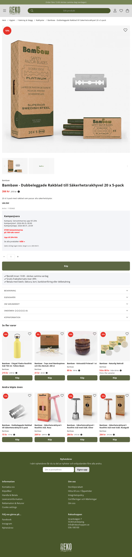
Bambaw (6, 180)
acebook (7, 519)
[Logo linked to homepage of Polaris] (14, 11)
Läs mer (5, 203)
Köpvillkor (7, 491)
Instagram (7, 523)
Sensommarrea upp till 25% (25, 221)
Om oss (71, 503)
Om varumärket (12, 304)
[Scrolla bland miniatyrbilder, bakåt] (4, 166)
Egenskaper (9, 297)
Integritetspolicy (76, 495)
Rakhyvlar (40, 20)
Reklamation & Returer (13, 503)
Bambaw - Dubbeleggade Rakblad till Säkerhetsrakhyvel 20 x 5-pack (77, 20)
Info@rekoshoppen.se (78, 524)
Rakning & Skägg (25, 20)
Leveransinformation (12, 499)
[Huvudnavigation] (4, 10)
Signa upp (82, 469)
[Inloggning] (115, 10)
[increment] (18, 256)
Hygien (12, 20)
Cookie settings (9, 507)
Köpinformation (12, 317)
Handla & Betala (10, 495)
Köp (115, 377)
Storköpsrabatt (75, 487)
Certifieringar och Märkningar (82, 499)
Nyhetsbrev (7, 527)
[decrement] (4, 256)
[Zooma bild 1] (66, 89)
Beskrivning (10, 290)
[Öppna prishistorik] (19, 191)
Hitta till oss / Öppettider (80, 491)
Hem (4, 20)
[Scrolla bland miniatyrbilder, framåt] (127, 166)
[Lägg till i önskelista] (126, 30)
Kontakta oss (8, 487)
